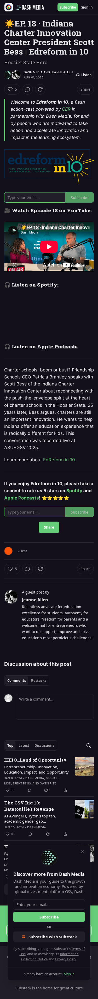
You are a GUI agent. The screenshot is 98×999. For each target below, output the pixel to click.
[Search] (88, 745)
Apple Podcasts (57, 346)
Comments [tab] (16, 680)
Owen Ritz (48, 783)
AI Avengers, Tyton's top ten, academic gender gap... (30, 818)
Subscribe (68, 7)
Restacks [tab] (38, 680)
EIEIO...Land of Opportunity (35, 760)
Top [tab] (10, 745)
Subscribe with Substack (52, 936)
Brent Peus (22, 783)
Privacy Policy (65, 959)
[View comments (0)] (27, 89)
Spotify (47, 284)
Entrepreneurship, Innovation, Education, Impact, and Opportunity (36, 769)
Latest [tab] (24, 745)
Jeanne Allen (62, 72)
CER (66, 109)
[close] (83, 851)
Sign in (87, 7)
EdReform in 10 (59, 459)
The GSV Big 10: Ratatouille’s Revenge (29, 806)
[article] (49, 775)
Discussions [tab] (44, 745)
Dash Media (33, 72)
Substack (23, 987)
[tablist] (26, 680)
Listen (86, 74)
